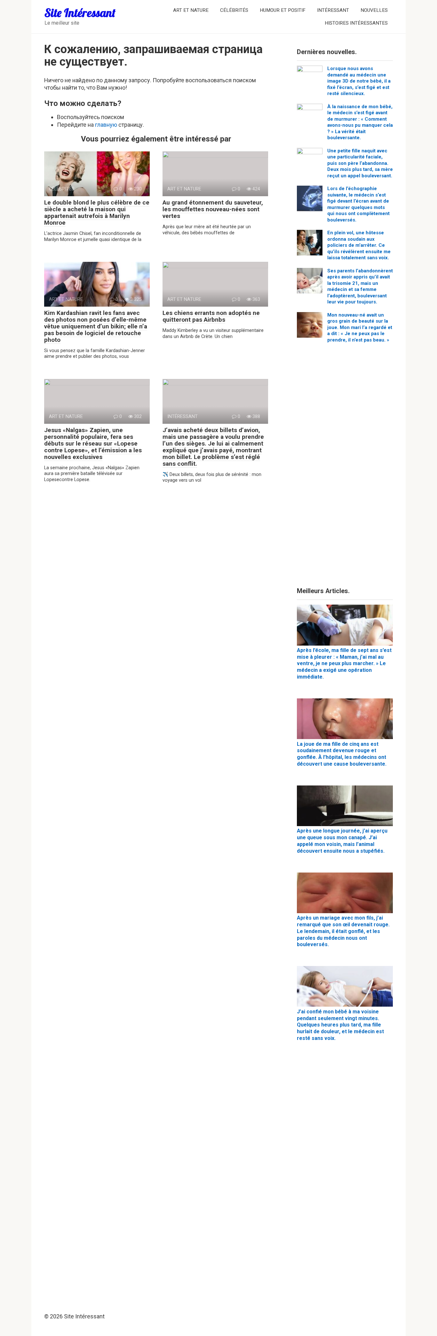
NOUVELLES (374, 10)
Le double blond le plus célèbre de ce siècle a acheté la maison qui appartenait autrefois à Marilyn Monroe (96, 212)
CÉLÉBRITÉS (234, 10)
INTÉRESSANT (333, 10)
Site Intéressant (79, 12)
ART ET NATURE (191, 10)
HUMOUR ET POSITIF (283, 10)
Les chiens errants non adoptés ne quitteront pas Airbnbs (211, 316)
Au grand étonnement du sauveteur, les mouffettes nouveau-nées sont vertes (213, 209)
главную (106, 124)
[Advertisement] (345, 467)
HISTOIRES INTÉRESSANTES (356, 23)
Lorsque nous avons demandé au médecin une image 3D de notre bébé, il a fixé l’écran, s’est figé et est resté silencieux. (359, 81)
